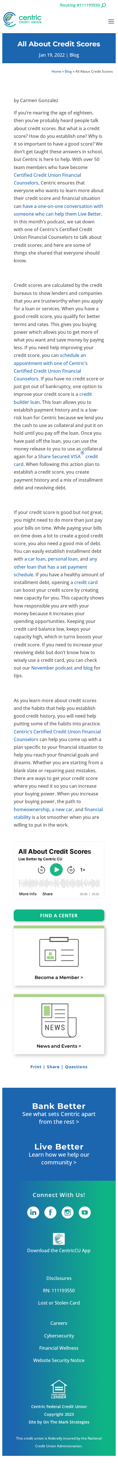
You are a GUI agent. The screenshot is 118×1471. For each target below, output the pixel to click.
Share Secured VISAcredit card (56, 458)
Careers (58, 1323)
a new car (62, 809)
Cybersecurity (59, 1336)
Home (56, 71)
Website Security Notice (58, 1360)
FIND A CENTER (59, 915)
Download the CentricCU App (59, 1250)
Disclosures (59, 1278)
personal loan (63, 559)
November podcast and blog (62, 668)
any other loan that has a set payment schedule (55, 566)
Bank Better (59, 1106)
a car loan (35, 559)
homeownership (32, 809)
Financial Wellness (58, 1348)
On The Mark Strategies (66, 1422)
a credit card (84, 582)
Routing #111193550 (80, 5)
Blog (74, 55)
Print (36, 1066)
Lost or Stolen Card (59, 1303)
